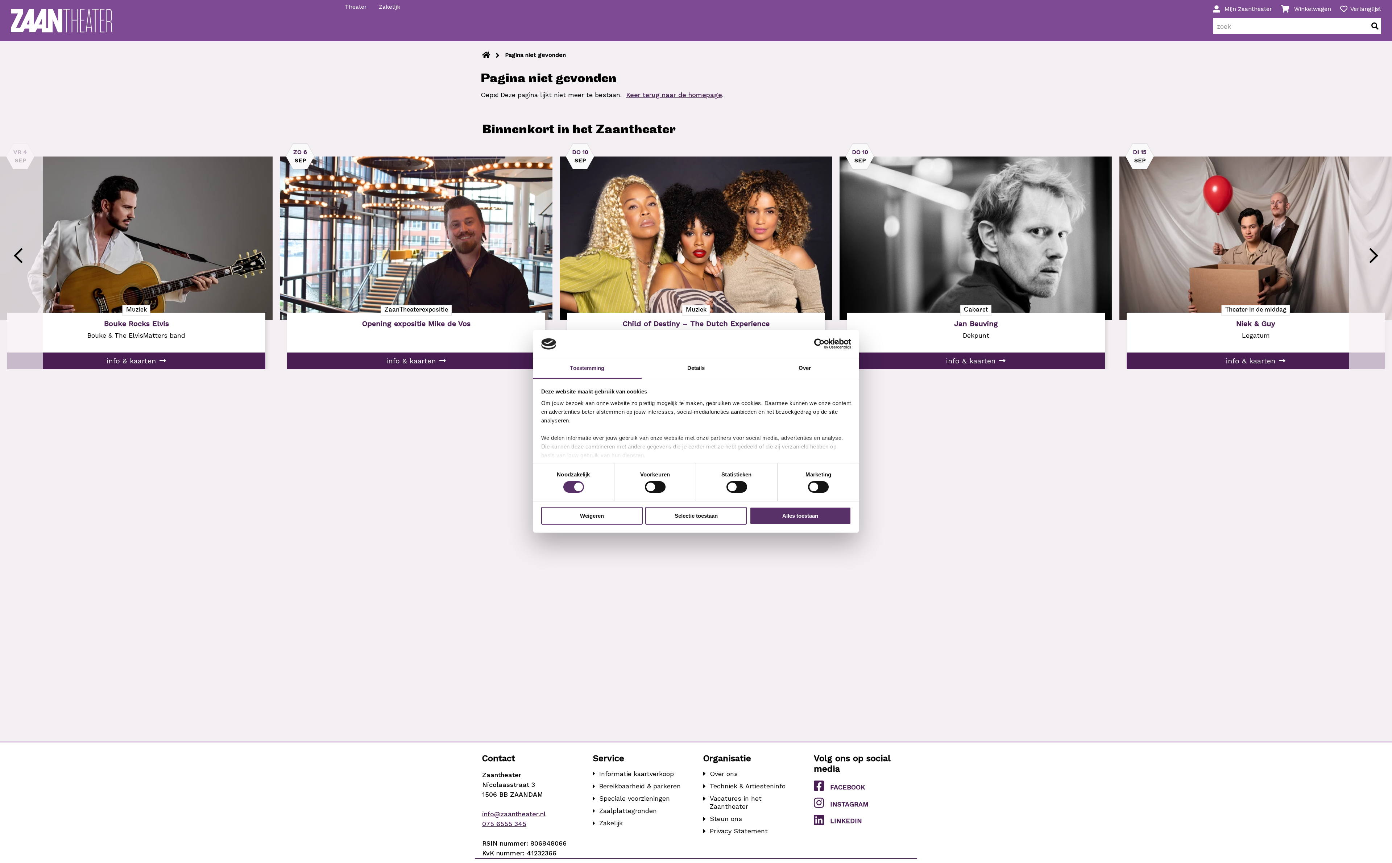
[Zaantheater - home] (61, 20)
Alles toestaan (800, 516)
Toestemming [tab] (587, 368)
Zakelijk (389, 6)
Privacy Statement (739, 831)
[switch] (655, 487)
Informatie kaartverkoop (636, 773)
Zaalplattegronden (628, 810)
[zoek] (1375, 26)
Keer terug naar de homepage (674, 95)
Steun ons (726, 818)
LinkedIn (846, 821)
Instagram (849, 804)
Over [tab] (805, 368)
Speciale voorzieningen (634, 798)
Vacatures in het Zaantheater (736, 802)
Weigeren (592, 516)
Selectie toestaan (696, 516)
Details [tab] (696, 368)
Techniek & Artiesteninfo (748, 786)
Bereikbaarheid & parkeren (640, 786)
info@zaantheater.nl (514, 814)
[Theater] (486, 55)
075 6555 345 (504, 823)
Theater (356, 6)
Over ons (724, 773)
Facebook (847, 787)
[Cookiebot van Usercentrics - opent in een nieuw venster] (819, 343)
